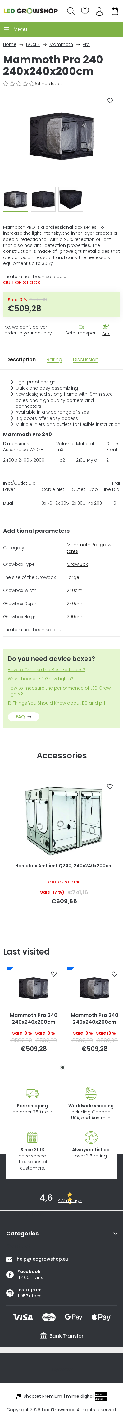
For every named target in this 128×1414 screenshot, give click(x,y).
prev (6, 810)
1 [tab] (62, 1067)
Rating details (49, 84)
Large (73, 577)
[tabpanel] (33, 1013)
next (117, 810)
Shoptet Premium (43, 1396)
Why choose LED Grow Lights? (40, 679)
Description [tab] (21, 359)
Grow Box (77, 564)
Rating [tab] (54, 359)
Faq (20, 717)
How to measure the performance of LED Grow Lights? (59, 691)
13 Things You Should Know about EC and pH (56, 703)
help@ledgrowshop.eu (42, 1259)
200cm (74, 616)
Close (109, 345)
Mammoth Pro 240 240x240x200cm (33, 1019)
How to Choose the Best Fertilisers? (46, 670)
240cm (74, 590)
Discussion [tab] (85, 359)
